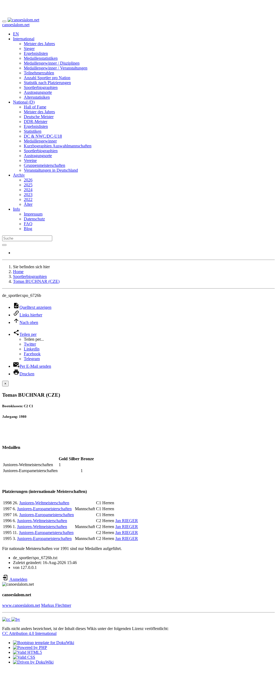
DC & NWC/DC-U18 (43, 136)
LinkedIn (31, 349)
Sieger (29, 48)
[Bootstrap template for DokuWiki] (43, 642)
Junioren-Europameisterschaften (44, 508)
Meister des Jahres (39, 43)
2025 (28, 185)
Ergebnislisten (36, 53)
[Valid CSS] (24, 657)
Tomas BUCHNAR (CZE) (36, 281)
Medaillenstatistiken (41, 58)
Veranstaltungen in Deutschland (51, 170)
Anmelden (18, 579)
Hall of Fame (35, 107)
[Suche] (4, 245)
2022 (28, 199)
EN (16, 34)
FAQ (28, 223)
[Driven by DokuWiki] (33, 662)
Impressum (33, 214)
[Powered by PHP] (30, 647)
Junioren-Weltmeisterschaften (44, 503)
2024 (28, 189)
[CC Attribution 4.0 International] (11, 619)
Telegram (32, 358)
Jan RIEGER (126, 520)
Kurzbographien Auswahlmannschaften (57, 146)
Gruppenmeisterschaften (44, 165)
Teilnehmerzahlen (39, 73)
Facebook (32, 354)
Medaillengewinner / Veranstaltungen (55, 68)
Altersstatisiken (37, 97)
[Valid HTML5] (27, 652)
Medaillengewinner (40, 141)
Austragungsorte (38, 92)
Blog (28, 228)
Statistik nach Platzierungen (47, 82)
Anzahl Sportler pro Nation (47, 77)
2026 (28, 180)
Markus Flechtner (56, 605)
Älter (28, 204)
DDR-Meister (35, 121)
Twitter (30, 344)
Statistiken (32, 131)
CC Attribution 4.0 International (29, 633)
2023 (28, 194)
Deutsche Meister (39, 116)
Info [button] (16, 209)
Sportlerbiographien (41, 87)
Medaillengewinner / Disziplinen (52, 63)
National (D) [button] (24, 102)
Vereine (30, 160)
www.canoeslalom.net (21, 605)
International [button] (23, 39)
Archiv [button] (19, 175)
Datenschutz (34, 219)
